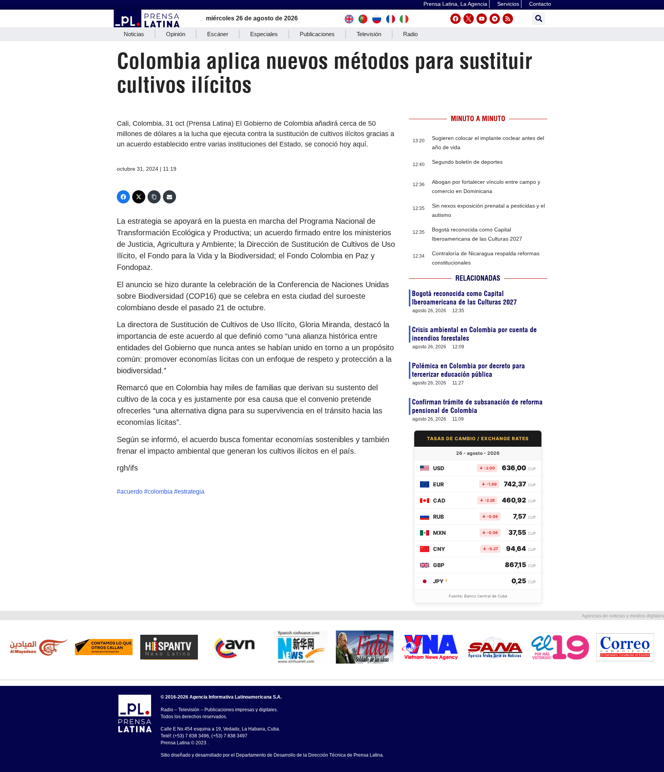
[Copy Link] (154, 196)
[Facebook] (455, 18)
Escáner (217, 34)
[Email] (169, 196)
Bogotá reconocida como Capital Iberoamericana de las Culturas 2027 (464, 297)
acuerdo (131, 491)
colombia (160, 491)
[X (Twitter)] (138, 196)
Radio (410, 34)
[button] (538, 18)
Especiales (264, 34)
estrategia (191, 491)
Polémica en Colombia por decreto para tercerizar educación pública (468, 370)
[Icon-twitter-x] (468, 18)
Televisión (369, 34)
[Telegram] (495, 18)
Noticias (134, 34)
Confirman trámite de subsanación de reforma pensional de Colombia (477, 406)
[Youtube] (481, 18)
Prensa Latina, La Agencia (455, 4)
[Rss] (508, 18)
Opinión (175, 34)
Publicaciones (317, 34)
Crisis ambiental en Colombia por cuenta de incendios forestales (474, 334)
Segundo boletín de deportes (467, 162)
